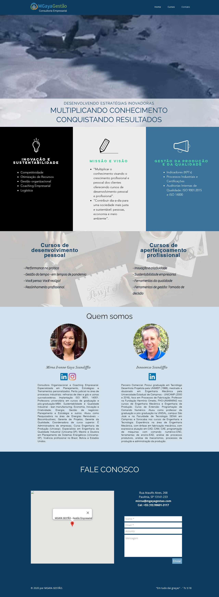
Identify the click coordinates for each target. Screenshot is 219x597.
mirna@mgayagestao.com (153, 501)
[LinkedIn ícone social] (64, 376)
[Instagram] (72, 376)
